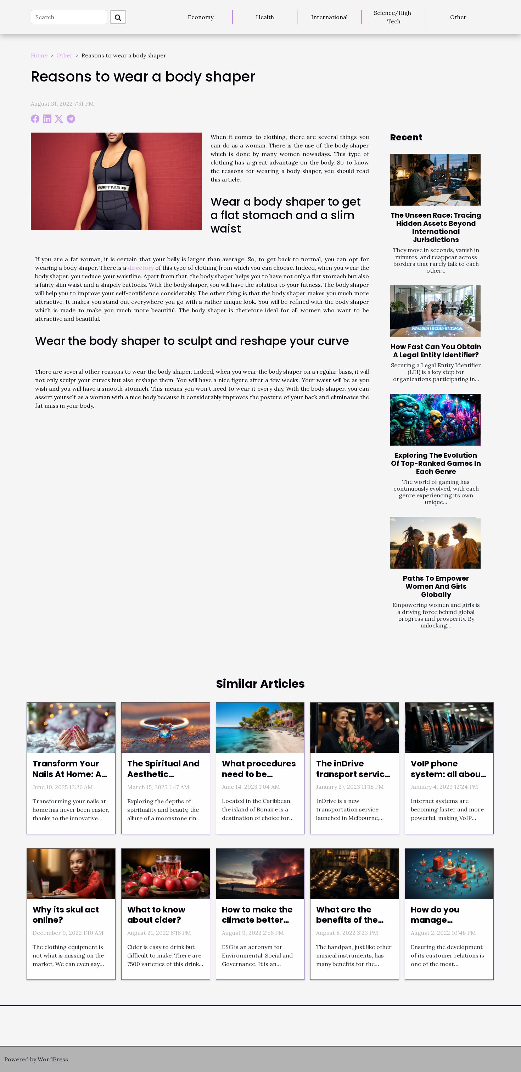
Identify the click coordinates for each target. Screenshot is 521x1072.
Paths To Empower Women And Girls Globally (436, 586)
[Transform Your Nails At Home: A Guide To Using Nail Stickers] (71, 727)
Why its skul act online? (66, 915)
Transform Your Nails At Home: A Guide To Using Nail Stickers (67, 779)
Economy (200, 17)
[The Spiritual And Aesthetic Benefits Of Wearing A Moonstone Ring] (166, 727)
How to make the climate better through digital (257, 920)
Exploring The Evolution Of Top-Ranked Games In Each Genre (436, 463)
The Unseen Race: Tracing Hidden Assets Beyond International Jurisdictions (436, 228)
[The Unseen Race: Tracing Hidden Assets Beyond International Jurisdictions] (435, 180)
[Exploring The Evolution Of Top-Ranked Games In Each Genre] (435, 420)
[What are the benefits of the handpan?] (354, 873)
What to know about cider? (156, 915)
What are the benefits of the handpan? (347, 920)
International (329, 17)
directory (141, 267)
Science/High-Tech (394, 17)
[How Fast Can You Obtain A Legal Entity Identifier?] (435, 311)
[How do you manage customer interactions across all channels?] (449, 873)
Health (265, 17)
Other (458, 17)
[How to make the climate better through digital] (260, 873)
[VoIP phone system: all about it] (449, 727)
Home (39, 55)
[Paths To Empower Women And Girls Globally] (435, 543)
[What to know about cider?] (166, 873)
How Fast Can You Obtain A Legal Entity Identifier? (436, 351)
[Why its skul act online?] (71, 873)
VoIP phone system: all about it (447, 774)
